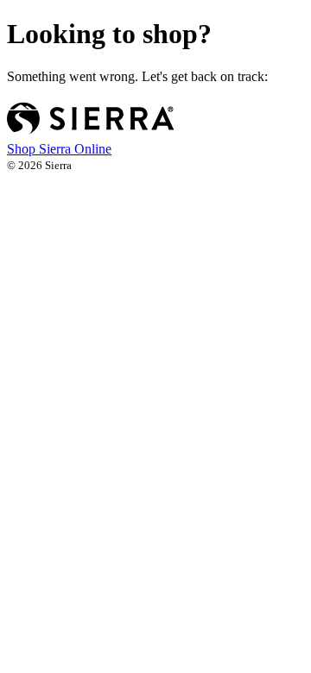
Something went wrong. (137, 76)
